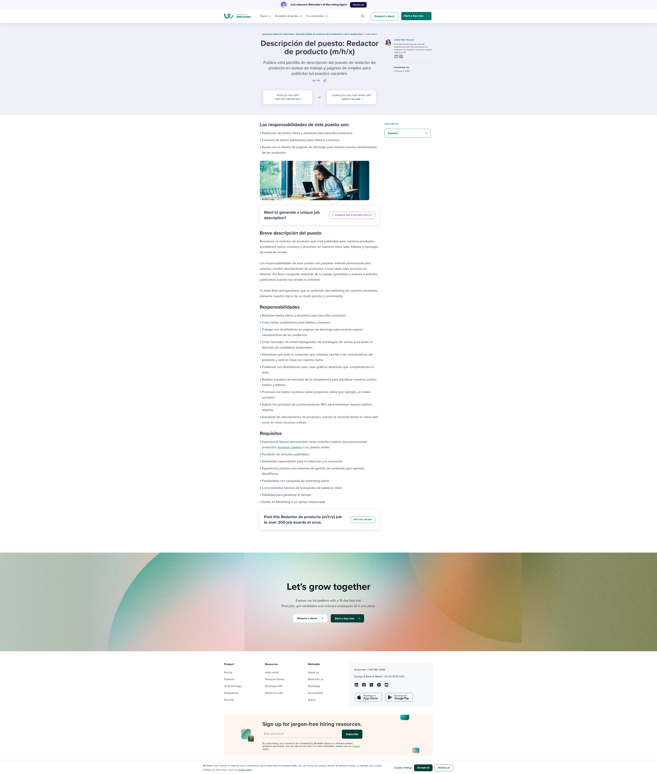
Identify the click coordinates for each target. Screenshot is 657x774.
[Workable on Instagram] (386, 686)
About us (313, 672)
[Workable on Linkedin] (356, 686)
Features (229, 679)
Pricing (228, 672)
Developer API (273, 686)
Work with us (315, 679)
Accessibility (315, 693)
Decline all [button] (444, 767)
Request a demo (385, 16)
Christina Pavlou (404, 40)
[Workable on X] (379, 686)
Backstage (314, 686)
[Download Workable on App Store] (368, 697)
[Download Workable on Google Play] (399, 697)
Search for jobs (274, 693)
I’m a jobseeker (315, 16)
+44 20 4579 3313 (393, 676)
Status (311, 700)
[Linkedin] (396, 56)
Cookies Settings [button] (403, 767)
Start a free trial (413, 16)
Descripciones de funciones (278, 34)
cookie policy (245, 769)
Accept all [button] (423, 767)
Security (229, 700)
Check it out (358, 5)
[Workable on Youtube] (371, 686)
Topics (263, 16)
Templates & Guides (286, 16)
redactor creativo (290, 447)
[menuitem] (264, 16)
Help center (272, 672)
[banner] (319, 215)
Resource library (274, 679)
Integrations (231, 693)
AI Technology (232, 686)
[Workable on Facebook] (364, 686)
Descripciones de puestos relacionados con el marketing (329, 34)
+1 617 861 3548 (376, 669)
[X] (401, 56)
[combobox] (363, 16)
